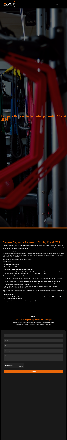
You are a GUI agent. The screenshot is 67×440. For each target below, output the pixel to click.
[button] (57, 4)
